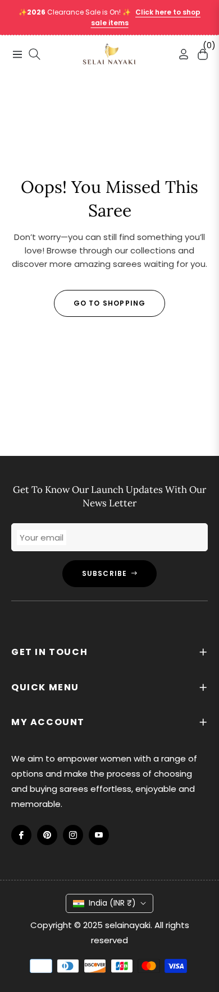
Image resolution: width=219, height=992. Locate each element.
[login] (179, 54)
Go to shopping (110, 303)
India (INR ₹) (112, 902)
